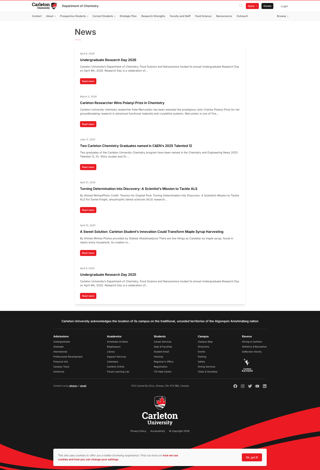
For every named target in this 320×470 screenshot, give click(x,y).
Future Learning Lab (118, 371)
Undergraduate (61, 341)
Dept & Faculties (163, 346)
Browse (281, 16)
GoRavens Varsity (252, 351)
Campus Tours (61, 366)
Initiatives (58, 371)
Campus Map (205, 341)
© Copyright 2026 (179, 431)
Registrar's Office (163, 361)
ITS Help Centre (162, 371)
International (60, 351)
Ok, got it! (252, 457)
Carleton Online (115, 366)
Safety (201, 361)
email (83, 385)
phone (73, 385)
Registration (160, 366)
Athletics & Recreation (254, 346)
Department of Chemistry (80, 6)
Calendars (112, 361)
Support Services (116, 356)
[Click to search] (240, 6)
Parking (202, 356)
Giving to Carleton (252, 341)
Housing (158, 356)
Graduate (58, 346)
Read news (89, 82)
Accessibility (157, 431)
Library (111, 351)
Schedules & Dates (117, 341)
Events (201, 351)
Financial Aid (60, 361)
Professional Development (67, 356)
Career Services (163, 341)
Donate (267, 5)
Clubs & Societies (208, 371)
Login (284, 6)
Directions (203, 346)
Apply (251, 5)
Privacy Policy (138, 431)
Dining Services (206, 366)
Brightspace (113, 346)
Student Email (161, 351)
